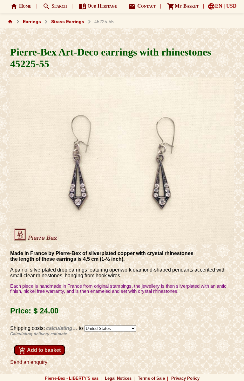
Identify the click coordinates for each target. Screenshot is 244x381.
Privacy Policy (185, 378)
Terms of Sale (151, 378)
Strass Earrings (67, 21)
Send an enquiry (28, 362)
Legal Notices (118, 378)
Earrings (32, 21)
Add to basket (39, 350)
